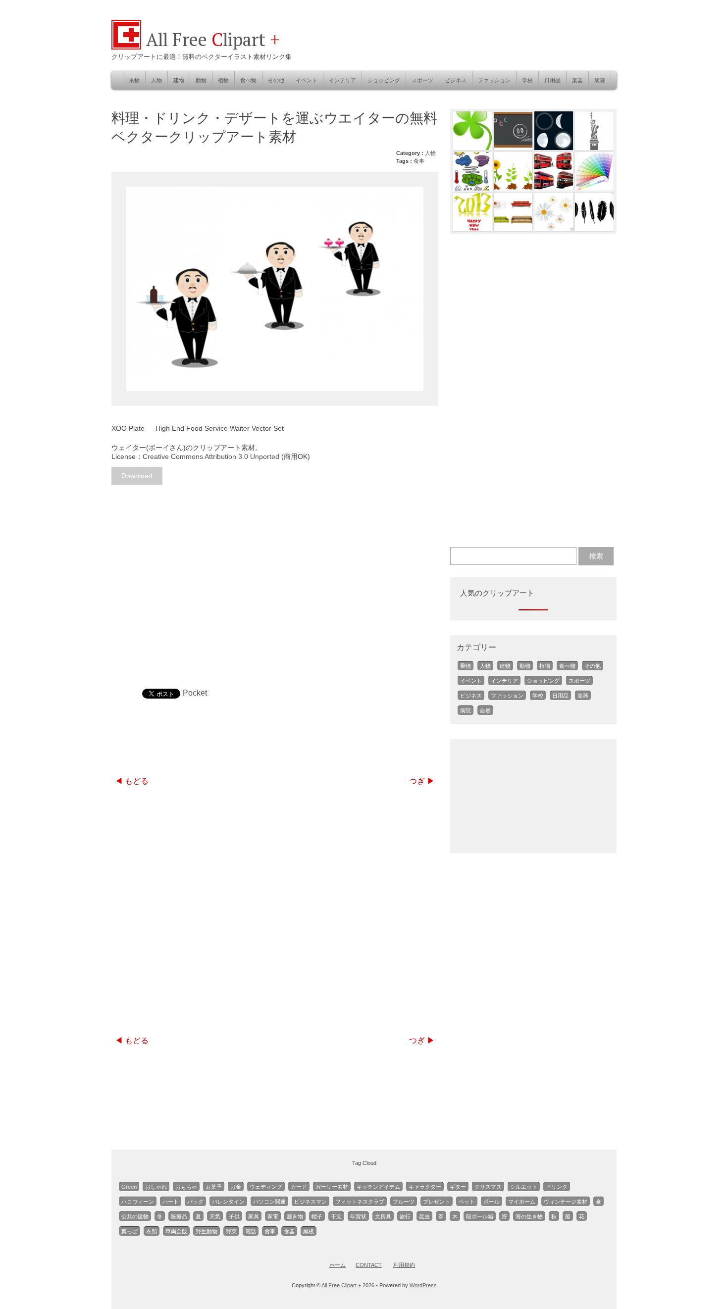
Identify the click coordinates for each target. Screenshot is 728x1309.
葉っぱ (129, 1231)
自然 (485, 710)
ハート (170, 1202)
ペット (467, 1202)
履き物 (295, 1216)
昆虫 (424, 1216)
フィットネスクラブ (359, 1202)
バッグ (195, 1202)
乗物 (134, 80)
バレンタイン (228, 1202)
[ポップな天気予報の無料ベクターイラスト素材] (472, 188)
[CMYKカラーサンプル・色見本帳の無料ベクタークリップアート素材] (594, 188)
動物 (201, 80)
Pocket (195, 693)
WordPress (423, 1285)
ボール (491, 1202)
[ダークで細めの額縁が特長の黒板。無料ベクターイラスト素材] (513, 147)
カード (299, 1187)
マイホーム (521, 1202)
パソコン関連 (269, 1202)
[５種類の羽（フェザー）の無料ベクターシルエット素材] (594, 228)
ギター (458, 1187)
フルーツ (404, 1202)
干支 (336, 1216)
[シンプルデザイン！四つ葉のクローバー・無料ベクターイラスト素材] (472, 147)
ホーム (337, 1265)
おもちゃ (186, 1187)
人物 (156, 80)
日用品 (552, 80)
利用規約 (404, 1265)
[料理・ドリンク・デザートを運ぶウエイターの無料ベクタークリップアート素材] (274, 289)
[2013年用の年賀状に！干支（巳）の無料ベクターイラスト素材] (472, 228)
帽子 (317, 1216)
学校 (527, 80)
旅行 (405, 1216)
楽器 (577, 80)
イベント (306, 80)
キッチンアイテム (378, 1187)
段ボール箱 (479, 1216)
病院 (599, 80)
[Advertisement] (274, 572)
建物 (178, 80)
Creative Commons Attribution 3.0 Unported (211, 456)
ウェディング (266, 1187)
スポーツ (422, 80)
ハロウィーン (137, 1202)
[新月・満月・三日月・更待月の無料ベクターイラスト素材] (553, 147)
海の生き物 (529, 1216)
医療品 (179, 1216)
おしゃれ (156, 1187)
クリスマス (488, 1187)
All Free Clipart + (341, 1285)
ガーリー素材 (331, 1187)
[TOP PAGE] (126, 47)
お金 (235, 1187)
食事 (419, 161)
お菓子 (214, 1187)
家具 (253, 1216)
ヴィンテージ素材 (565, 1202)
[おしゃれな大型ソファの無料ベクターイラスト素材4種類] (513, 228)
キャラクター (425, 1187)
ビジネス (456, 80)
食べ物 (248, 80)
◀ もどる (132, 781)
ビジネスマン (310, 1202)
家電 (272, 1216)
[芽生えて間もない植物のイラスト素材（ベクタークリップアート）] (513, 188)
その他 (276, 80)
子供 (234, 1216)
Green (129, 1187)
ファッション (494, 80)
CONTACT (369, 1265)
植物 (223, 80)
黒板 (308, 1231)
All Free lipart (213, 39)
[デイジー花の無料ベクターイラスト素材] (553, 228)
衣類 (151, 1231)
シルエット (523, 1187)
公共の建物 (135, 1216)
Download (137, 476)
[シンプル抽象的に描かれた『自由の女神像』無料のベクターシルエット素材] (594, 147)
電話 (250, 1231)
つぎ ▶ (422, 781)
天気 (214, 1216)
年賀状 (358, 1216)
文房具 (383, 1216)
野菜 (231, 1231)
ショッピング (383, 80)
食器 (289, 1231)
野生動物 (206, 1231)
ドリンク (557, 1187)
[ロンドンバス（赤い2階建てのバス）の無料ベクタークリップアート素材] (553, 188)
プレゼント (436, 1202)
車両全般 (176, 1231)
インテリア (342, 80)
